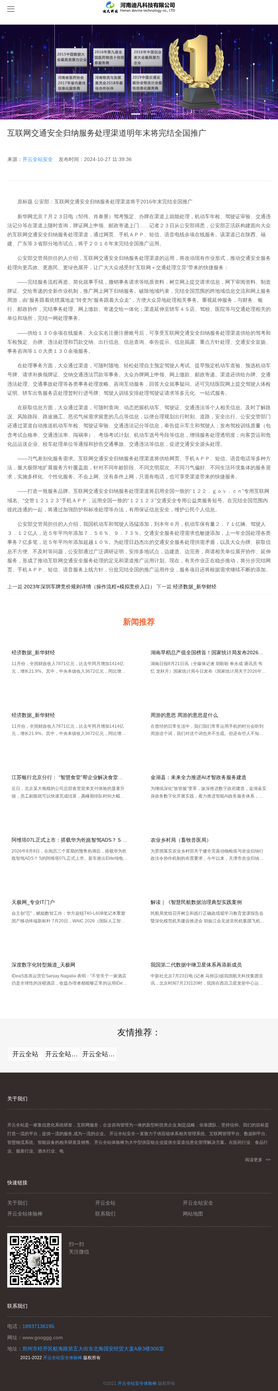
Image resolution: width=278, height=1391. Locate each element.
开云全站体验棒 (62, 1054)
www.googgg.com (42, 1337)
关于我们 (17, 1203)
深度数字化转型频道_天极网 (43, 965)
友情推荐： (139, 1032)
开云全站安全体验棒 (62, 1357)
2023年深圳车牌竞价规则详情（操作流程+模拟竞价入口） (89, 586)
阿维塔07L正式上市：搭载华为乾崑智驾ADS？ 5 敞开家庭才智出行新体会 (69, 840)
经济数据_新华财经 (194, 586)
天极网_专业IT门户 (33, 902)
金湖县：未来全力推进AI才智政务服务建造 (199, 777)
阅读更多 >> (258, 1159)
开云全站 (25, 1054)
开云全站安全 (37, 159)
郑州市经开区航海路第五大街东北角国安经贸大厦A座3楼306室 (93, 1349)
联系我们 (105, 1214)
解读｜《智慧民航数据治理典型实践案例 (196, 902)
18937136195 (38, 1326)
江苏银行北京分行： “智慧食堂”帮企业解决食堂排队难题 (69, 777)
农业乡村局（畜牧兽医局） (181, 840)
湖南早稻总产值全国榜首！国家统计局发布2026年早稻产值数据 (208, 652)
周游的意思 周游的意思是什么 (184, 715)
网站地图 (193, 1214)
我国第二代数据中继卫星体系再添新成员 (196, 965)
